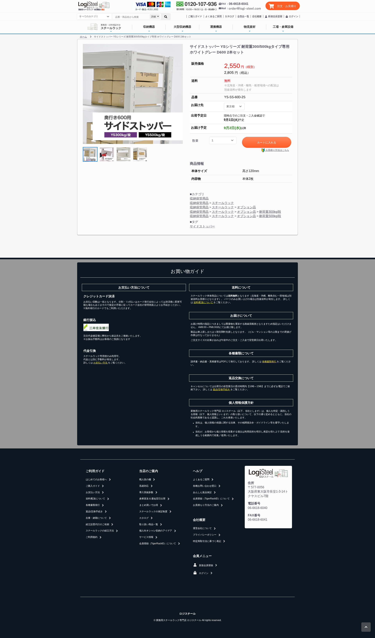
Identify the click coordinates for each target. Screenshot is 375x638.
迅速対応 (144, 486)
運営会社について (202, 528)
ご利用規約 (91, 537)
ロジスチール (187, 613)
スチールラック (223, 203)
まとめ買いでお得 (148, 505)
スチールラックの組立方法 (100, 530)
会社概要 (257, 16)
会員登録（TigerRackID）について (157, 543)
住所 (251, 483)
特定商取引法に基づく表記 (207, 541)
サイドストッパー (202, 226)
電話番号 (254, 503)
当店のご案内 (148, 471)
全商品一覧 (243, 16)
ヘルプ (197, 471)
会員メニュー (202, 556)
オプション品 (246, 207)
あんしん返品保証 (202, 492)
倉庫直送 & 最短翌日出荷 (152, 498)
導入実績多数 (146, 492)
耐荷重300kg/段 (270, 211)
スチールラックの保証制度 (153, 511)
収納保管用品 (199, 198)
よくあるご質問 (213, 16)
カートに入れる (266, 142)
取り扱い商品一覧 (148, 524)
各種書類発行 (269, 361)
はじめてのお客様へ (96, 479)
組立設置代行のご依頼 (97, 524)
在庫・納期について (96, 518)
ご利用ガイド (95, 471)
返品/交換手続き (221, 389)
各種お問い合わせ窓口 (204, 486)
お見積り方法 (277, 150)
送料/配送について (203, 302)
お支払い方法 (100, 362)
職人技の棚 (145, 479)
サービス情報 (146, 537)
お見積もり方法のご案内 (206, 505)
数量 (195, 140)
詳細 (153, 16)
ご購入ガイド (195, 16)
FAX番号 (254, 515)
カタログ (229, 16)
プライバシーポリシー (204, 534)
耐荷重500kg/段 (270, 216)
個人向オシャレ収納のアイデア (155, 530)
